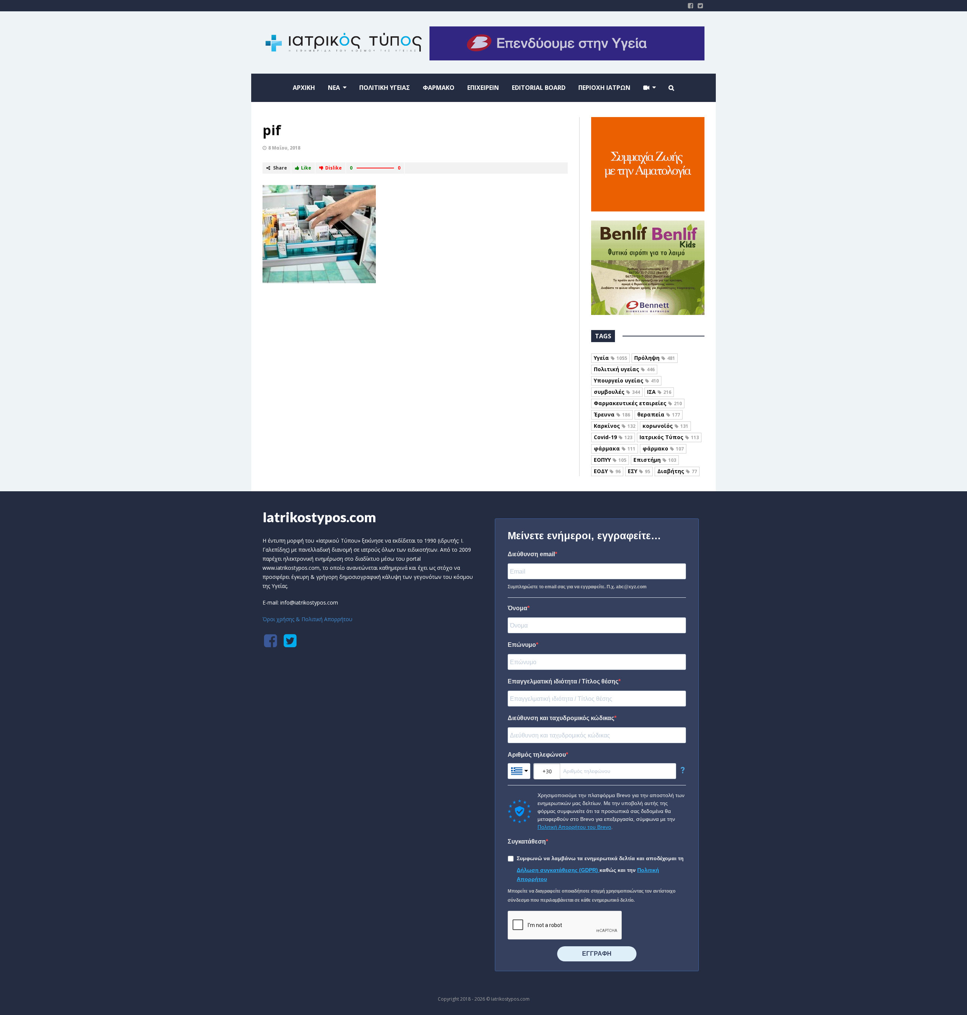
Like (306, 168)
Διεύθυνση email (531, 554)
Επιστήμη (654, 459)
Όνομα (517, 608)
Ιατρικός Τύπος (669, 437)
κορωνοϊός (665, 425)
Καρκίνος (614, 425)
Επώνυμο (522, 645)
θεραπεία (658, 414)
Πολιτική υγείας (624, 369)
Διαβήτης (677, 471)
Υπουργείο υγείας (626, 380)
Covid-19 (613, 437)
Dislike (333, 168)
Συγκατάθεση (527, 841)
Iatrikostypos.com (319, 517)
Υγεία (610, 357)
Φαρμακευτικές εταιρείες (638, 403)
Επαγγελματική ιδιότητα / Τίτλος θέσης (563, 681)
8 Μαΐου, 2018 (284, 148)
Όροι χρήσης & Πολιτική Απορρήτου (307, 619)
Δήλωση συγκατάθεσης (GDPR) (558, 870)
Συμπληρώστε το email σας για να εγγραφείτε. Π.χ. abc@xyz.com (577, 586)
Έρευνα (612, 414)
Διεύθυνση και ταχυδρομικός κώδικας (561, 718)
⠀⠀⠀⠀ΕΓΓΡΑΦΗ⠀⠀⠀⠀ (597, 953)
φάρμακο (663, 448)
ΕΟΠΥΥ (610, 459)
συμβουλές (617, 391)
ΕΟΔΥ (607, 471)
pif (272, 130)
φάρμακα (614, 448)
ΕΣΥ (639, 471)
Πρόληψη (654, 357)
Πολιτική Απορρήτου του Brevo (574, 827)
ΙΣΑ (659, 391)
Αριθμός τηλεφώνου (537, 754)
